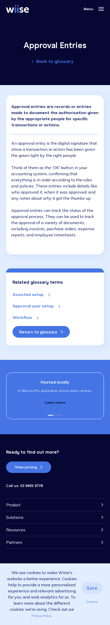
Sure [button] (92, 588)
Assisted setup (29, 294)
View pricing (26, 467)
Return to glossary (38, 331)
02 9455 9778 (31, 485)
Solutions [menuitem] (15, 517)
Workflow (23, 317)
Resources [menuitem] (15, 529)
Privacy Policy (41, 616)
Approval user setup (34, 305)
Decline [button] (92, 602)
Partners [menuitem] (14, 542)
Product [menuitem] (13, 504)
